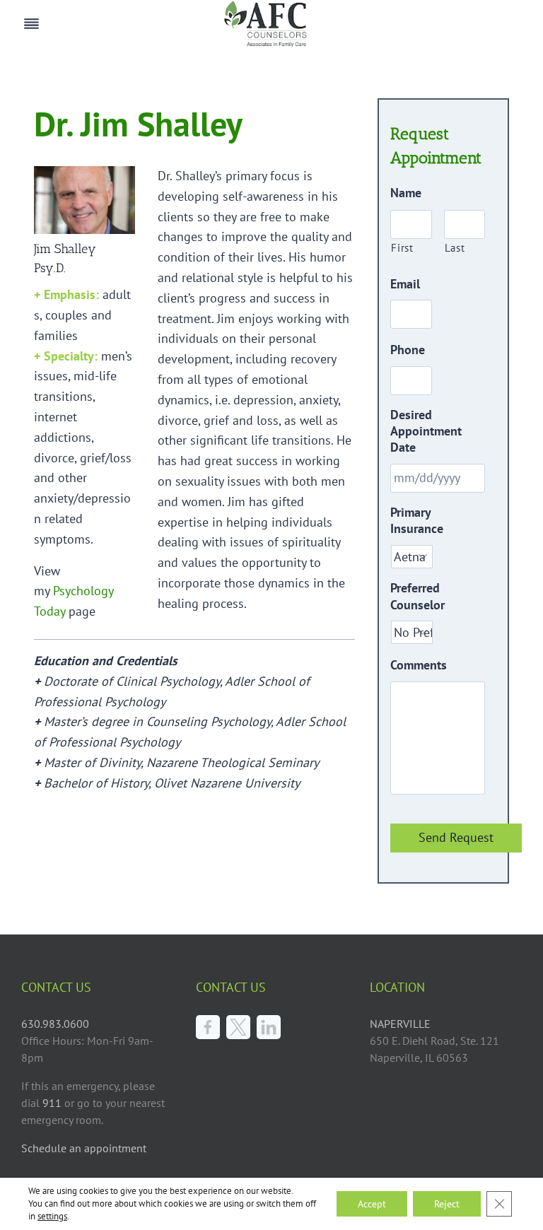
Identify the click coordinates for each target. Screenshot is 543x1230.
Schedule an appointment (83, 1148)
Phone (407, 349)
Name (405, 192)
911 (53, 1103)
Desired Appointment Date (426, 431)
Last (455, 247)
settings (52, 1216)
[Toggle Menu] (31, 23)
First (402, 247)
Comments (418, 665)
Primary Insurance (416, 520)
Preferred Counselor (417, 596)
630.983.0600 (55, 1024)
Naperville (400, 1024)
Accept (372, 1203)
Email (405, 284)
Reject (447, 1203)
